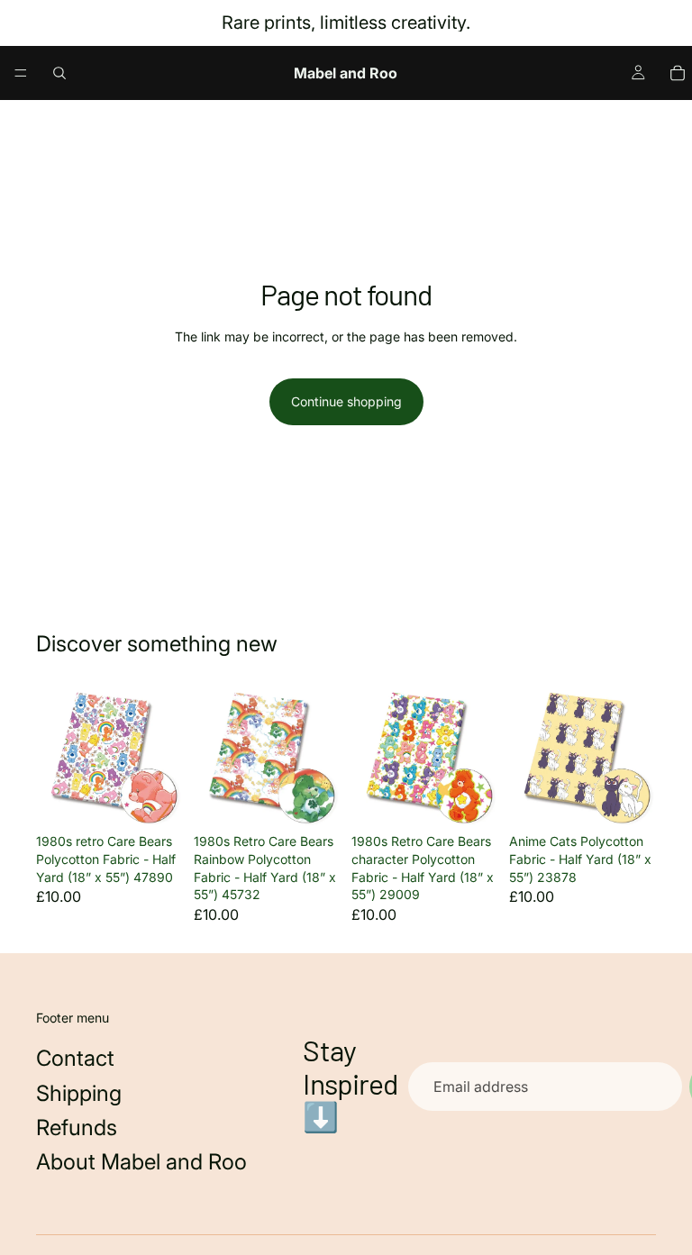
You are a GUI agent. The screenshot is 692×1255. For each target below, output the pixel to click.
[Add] (155, 798)
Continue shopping (346, 401)
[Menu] (20, 73)
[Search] (59, 73)
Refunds (76, 1127)
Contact (75, 1058)
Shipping (79, 1093)
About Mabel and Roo (141, 1162)
